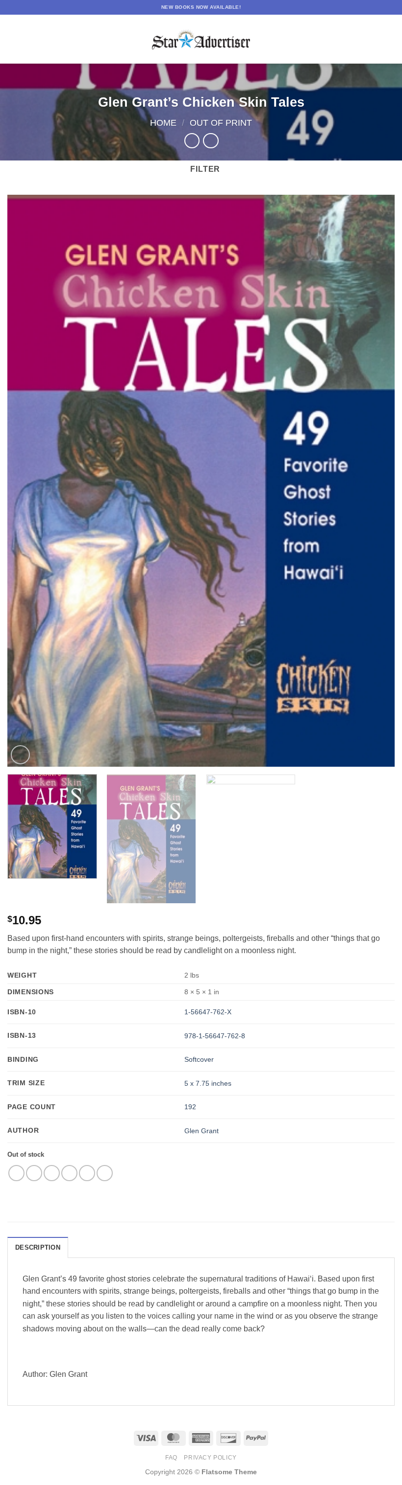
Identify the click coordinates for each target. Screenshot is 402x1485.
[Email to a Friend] (69, 1173)
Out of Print (221, 122)
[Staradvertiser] (201, 39)
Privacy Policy (210, 1457)
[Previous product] (210, 140)
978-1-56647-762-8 (214, 1036)
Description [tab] (37, 1247)
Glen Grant (201, 1131)
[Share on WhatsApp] (16, 1173)
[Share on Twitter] (52, 1173)
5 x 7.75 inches (207, 1083)
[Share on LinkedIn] (105, 1173)
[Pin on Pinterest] (87, 1173)
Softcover (199, 1059)
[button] (13, 39)
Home (163, 122)
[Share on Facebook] (34, 1173)
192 (190, 1107)
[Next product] (192, 140)
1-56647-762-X (207, 1012)
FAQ (171, 1457)
